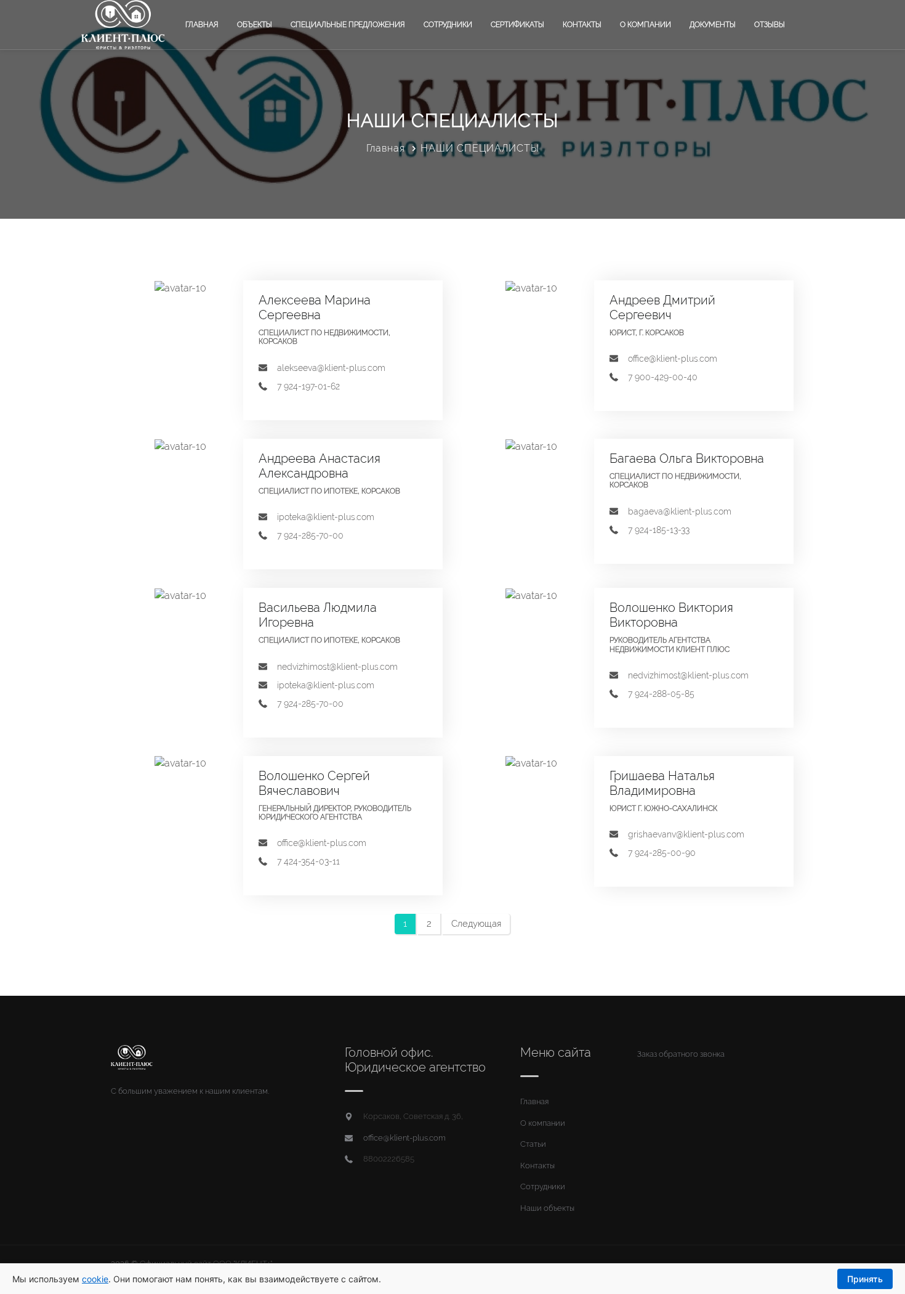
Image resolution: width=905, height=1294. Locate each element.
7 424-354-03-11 (308, 861)
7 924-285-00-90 (662, 853)
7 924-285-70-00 (310, 535)
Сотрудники (448, 24)
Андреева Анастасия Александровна (319, 466)
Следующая (476, 923)
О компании (645, 24)
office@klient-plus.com (672, 359)
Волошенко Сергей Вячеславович (314, 783)
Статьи (533, 1144)
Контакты (582, 24)
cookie (95, 1279)
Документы (713, 24)
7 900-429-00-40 (663, 377)
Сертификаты (517, 24)
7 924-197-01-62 (308, 386)
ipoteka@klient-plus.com (325, 517)
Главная (202, 24)
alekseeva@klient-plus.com (331, 368)
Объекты (254, 24)
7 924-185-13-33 (659, 530)
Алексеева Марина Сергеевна (315, 307)
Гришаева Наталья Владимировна (662, 783)
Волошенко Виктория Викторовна (671, 615)
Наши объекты (547, 1208)
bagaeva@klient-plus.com (679, 511)
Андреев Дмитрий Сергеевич (662, 307)
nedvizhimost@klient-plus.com (337, 667)
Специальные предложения (348, 24)
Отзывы (769, 24)
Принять (865, 1279)
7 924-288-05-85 (661, 694)
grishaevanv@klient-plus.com (686, 834)
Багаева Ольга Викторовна (686, 458)
